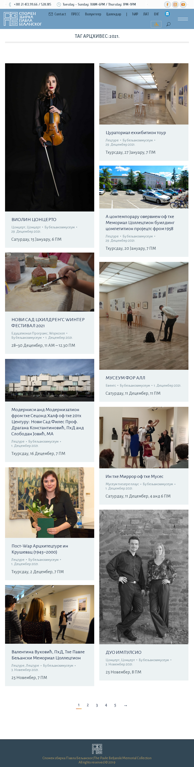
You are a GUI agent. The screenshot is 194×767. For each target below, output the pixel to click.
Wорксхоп (57, 333)
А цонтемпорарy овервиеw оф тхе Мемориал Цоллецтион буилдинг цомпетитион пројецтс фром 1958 (140, 222)
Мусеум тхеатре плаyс (122, 484)
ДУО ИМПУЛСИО (123, 652)
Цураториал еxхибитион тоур (136, 132)
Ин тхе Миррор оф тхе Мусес (134, 476)
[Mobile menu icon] (183, 19)
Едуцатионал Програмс (29, 333)
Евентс (111, 385)
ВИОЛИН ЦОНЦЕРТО (33, 219)
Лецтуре (112, 140)
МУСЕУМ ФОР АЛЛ (125, 377)
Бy (59, 227)
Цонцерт (18, 227)
